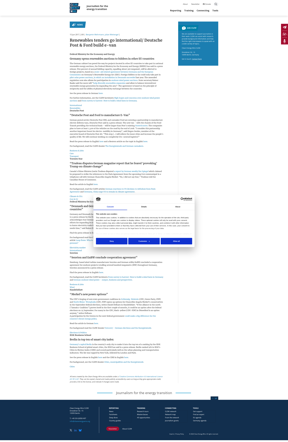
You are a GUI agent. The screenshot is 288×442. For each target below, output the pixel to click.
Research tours (142, 411)
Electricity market (78, 247)
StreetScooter (141, 125)
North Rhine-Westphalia (85, 302)
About (185, 4)
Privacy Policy (179, 434)
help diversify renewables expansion (109, 83)
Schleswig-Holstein (130, 299)
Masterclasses (142, 414)
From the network (172, 417)
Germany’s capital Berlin (81, 344)
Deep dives (113, 417)
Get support (197, 411)
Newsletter (195, 4)
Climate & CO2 (76, 196)
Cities (72, 366)
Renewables (75, 108)
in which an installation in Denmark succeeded (115, 77)
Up (216, 398)
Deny (112, 241)
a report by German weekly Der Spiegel (131, 171)
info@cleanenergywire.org (80, 421)
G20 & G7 (74, 199)
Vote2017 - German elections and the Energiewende (128, 328)
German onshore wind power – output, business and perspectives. (103, 280)
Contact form (197, 59)
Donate (208, 4)
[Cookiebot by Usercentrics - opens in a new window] (182, 199)
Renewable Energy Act (104, 75)
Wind (72, 287)
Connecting (203, 10)
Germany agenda (199, 420)
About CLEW (127, 429)
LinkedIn (76, 430)
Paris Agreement (115, 174)
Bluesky (81, 430)
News (80, 24)
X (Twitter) (72, 430)
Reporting (175, 10)
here (101, 93)
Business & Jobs (77, 151)
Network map (170, 414)
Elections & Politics (78, 332)
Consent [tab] (110, 207)
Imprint (171, 434)
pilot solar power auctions (81, 77)
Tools (215, 10)
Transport (74, 156)
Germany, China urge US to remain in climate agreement (109, 192)
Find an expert (198, 414)
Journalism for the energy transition (97, 7)
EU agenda (197, 417)
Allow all (176, 241)
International (76, 105)
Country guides (115, 420)
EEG (117, 75)
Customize (142, 241)
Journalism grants (172, 420)
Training (189, 10)
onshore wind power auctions (124, 80)
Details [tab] (144, 207)
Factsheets (113, 414)
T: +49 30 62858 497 (78, 418)
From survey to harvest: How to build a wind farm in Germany (109, 101)
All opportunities (143, 417)
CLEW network (170, 411)
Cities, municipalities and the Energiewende (123, 362)
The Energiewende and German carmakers (124, 146)
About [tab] (177, 207)
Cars (72, 153)
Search (216, 4)
